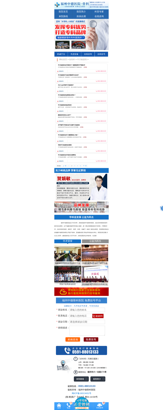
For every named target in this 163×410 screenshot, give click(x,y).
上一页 (64, 165)
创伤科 (72, 59)
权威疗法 (61, 54)
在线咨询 (99, 16)
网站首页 (63, 59)
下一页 (85, 165)
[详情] (85, 67)
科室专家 (99, 11)
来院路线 (63, 16)
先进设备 (74, 54)
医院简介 (81, 11)
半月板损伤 (82, 59)
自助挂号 (101, 54)
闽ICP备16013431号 (81, 393)
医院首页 (63, 11)
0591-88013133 (101, 71)
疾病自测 (81, 16)
